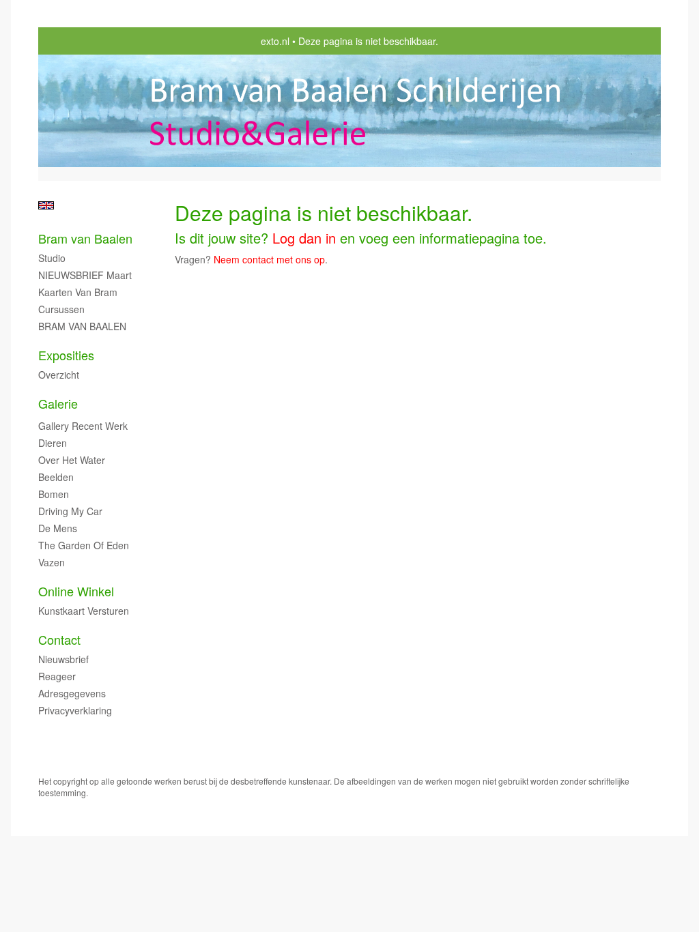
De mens (57, 528)
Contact (59, 639)
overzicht (58, 374)
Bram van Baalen (85, 238)
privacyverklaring (75, 710)
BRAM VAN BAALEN (82, 326)
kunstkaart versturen (83, 610)
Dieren (52, 443)
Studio (52, 258)
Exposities (66, 355)
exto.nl (275, 41)
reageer (57, 676)
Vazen (51, 562)
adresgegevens (72, 693)
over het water (71, 460)
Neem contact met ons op (269, 259)
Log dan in (304, 238)
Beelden (56, 477)
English (46, 205)
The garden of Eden (83, 545)
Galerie (58, 403)
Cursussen (61, 309)
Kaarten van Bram (77, 292)
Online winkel (76, 591)
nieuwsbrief (63, 659)
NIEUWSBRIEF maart (85, 275)
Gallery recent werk (83, 426)
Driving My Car (70, 511)
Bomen (53, 494)
